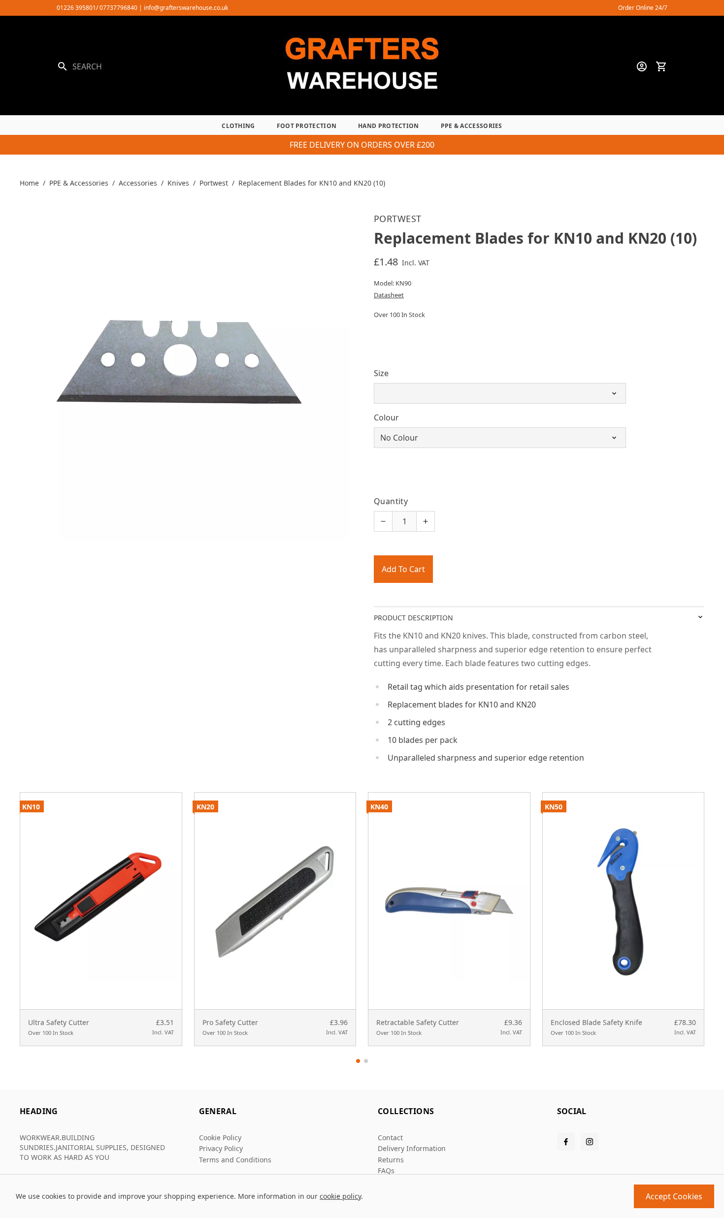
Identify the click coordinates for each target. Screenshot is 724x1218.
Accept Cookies (674, 1196)
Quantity (391, 501)
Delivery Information (412, 1148)
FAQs (386, 1170)
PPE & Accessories (471, 126)
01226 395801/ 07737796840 (97, 7)
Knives (178, 183)
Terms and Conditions (235, 1159)
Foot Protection (307, 126)
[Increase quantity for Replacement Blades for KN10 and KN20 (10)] (425, 521)
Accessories (138, 183)
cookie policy (340, 1196)
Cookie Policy (220, 1137)
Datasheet (389, 294)
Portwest (213, 183)
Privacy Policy (221, 1148)
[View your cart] (661, 66)
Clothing (238, 126)
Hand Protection (388, 126)
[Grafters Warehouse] (362, 66)
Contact (390, 1137)
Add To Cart (403, 569)
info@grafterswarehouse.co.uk (186, 7)
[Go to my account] (642, 66)
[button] (358, 1061)
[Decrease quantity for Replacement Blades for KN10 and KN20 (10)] (383, 521)
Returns (391, 1159)
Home (29, 183)
